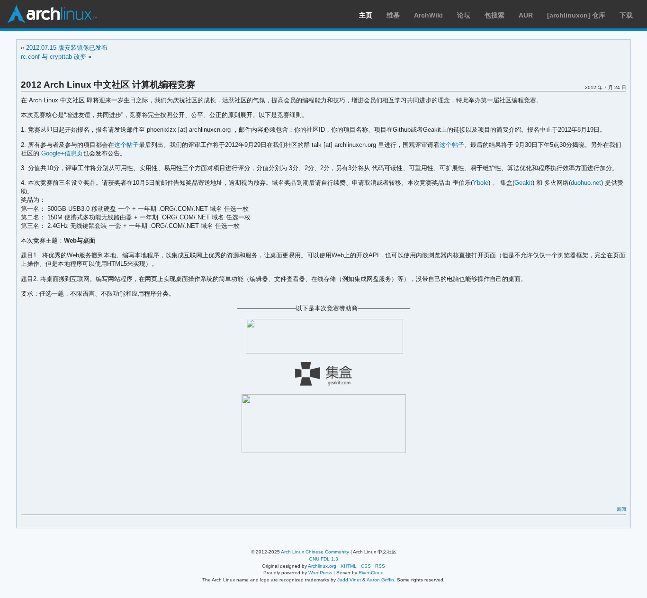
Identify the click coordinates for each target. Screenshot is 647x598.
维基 (393, 15)
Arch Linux (52, 14)
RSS (380, 566)
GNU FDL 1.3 (323, 559)
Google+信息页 (62, 153)
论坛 (463, 15)
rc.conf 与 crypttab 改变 (53, 56)
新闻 (621, 509)
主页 (365, 15)
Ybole (480, 182)
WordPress (320, 572)
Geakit (523, 182)
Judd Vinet (349, 579)
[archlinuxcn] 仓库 (576, 15)
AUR (526, 15)
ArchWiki (428, 15)
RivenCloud (371, 572)
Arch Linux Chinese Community (315, 551)
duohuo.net (586, 182)
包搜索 (494, 15)
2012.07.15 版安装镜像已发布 (67, 47)
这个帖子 (126, 144)
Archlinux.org (322, 566)
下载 (626, 15)
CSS (366, 566)
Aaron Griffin (380, 579)
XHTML (349, 566)
